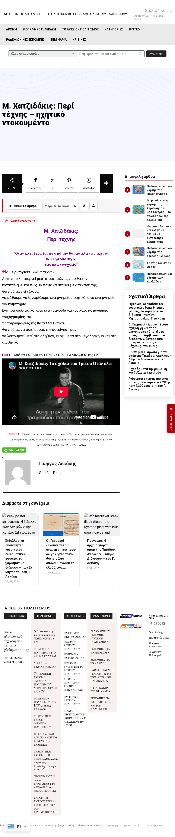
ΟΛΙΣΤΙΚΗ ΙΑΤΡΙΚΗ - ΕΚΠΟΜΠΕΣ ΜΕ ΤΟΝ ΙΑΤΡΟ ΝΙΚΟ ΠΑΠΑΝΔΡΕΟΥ (102, 675)
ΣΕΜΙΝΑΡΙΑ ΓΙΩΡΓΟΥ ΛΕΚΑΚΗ (75, 655)
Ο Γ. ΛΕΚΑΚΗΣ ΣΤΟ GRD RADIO (100, 689)
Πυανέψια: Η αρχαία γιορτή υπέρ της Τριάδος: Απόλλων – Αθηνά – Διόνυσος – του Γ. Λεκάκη (150, 357)
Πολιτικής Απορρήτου (155, 644)
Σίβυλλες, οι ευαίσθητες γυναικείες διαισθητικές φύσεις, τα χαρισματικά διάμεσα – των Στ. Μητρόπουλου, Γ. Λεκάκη (146, 311)
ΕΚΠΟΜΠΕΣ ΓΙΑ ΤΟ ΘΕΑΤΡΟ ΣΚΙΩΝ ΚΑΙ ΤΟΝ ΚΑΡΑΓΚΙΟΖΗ (101, 703)
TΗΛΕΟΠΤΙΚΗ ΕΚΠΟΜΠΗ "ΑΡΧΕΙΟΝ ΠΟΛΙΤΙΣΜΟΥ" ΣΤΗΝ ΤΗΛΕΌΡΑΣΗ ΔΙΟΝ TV (45, 682)
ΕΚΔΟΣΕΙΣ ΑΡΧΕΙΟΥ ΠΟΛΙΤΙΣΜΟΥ (72, 645)
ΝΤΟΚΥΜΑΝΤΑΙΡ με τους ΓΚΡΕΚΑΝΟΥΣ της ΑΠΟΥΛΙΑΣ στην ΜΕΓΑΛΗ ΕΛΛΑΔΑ (45, 783)
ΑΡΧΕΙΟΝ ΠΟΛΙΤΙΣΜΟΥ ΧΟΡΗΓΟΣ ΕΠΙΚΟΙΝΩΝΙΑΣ (73, 684)
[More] (106, 183)
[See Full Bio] (61, 473)
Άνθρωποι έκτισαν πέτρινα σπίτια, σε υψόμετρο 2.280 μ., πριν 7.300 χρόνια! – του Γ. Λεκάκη (150, 384)
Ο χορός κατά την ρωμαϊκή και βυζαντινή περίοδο (147, 370)
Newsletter (171, 418)
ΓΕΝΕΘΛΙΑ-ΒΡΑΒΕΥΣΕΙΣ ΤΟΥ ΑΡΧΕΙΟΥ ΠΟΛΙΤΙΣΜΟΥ (74, 668)
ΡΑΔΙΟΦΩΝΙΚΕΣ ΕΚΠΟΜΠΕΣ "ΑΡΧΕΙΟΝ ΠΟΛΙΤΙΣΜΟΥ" (100, 636)
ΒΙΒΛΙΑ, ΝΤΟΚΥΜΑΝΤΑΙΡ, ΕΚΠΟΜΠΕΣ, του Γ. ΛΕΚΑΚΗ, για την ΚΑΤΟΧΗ (75, 718)
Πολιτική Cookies (159, 637)
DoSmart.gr (51, 825)
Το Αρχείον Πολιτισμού (155, 653)
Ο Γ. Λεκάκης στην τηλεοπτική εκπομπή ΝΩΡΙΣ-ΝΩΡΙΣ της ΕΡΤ (44, 636)
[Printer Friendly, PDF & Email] (14, 452)
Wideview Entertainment (89, 825)
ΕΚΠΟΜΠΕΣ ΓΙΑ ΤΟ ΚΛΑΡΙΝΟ (100, 661)
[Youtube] (164, 624)
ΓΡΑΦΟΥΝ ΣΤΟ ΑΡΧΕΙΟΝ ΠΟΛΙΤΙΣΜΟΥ (73, 700)
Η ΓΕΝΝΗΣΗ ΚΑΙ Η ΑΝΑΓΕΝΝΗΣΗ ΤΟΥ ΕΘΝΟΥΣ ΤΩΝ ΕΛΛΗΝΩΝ (46, 739)
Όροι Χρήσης (156, 632)
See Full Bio (48, 472)
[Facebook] (151, 624)
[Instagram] (155, 624)
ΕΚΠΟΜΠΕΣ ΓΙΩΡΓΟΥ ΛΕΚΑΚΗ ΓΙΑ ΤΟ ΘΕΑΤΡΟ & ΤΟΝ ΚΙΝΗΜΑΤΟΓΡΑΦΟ (45, 805)
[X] (160, 624)
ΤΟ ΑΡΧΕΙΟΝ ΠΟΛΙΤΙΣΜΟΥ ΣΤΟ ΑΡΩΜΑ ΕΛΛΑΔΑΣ (45, 652)
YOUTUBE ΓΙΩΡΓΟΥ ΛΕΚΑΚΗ (45, 664)
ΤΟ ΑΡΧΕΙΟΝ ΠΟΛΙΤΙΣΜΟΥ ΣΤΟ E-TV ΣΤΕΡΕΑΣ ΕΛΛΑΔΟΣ (45, 704)
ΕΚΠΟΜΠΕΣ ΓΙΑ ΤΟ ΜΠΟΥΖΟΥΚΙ (100, 650)
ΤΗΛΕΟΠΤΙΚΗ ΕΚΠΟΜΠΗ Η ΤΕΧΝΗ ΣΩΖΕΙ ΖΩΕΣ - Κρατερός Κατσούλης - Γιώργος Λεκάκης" (46, 760)
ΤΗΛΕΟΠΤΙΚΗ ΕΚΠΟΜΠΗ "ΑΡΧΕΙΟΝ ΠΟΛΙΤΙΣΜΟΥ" (42, 721)
